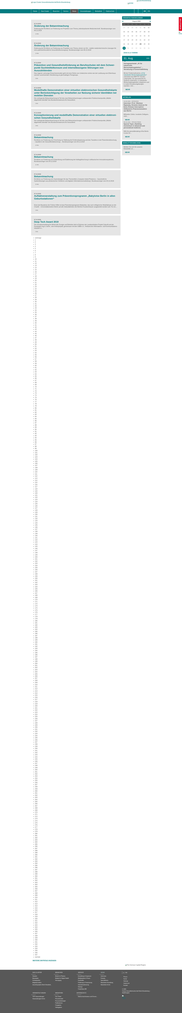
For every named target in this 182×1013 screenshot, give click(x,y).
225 (36, 716)
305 (36, 887)
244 (36, 757)
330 (36, 940)
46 (36, 335)
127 (36, 508)
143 (36, 542)
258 (36, 787)
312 (36, 901)
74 (36, 395)
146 (36, 548)
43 (36, 329)
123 (36, 499)
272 (36, 816)
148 (36, 552)
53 (36, 350)
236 (36, 740)
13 (36, 265)
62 (36, 370)
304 (36, 884)
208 (36, 680)
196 (36, 655)
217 (36, 699)
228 (36, 723)
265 (36, 801)
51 (36, 346)
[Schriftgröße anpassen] (140, 11)
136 (36, 527)
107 (36, 465)
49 (36, 342)
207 (36, 678)
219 (36, 704)
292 (36, 859)
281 (36, 835)
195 (36, 653)
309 (36, 895)
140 (36, 535)
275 (36, 823)
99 (36, 448)
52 (36, 348)
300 (36, 876)
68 (36, 382)
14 (36, 267)
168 (36, 595)
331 (36, 942)
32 (36, 306)
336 (36, 953)
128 (36, 510)
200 (36, 663)
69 (36, 384)
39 (36, 321)
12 (36, 263)
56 (36, 357)
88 (36, 425)
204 (36, 672)
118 (36, 489)
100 (36, 450)
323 (36, 925)
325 (36, 929)
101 (36, 453)
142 (36, 540)
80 (36, 408)
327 (36, 933)
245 (36, 759)
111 (36, 474)
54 (36, 353)
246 (36, 761)
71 (36, 389)
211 (36, 687)
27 (36, 295)
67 (36, 380)
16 (36, 272)
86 (36, 421)
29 (36, 299)
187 (36, 636)
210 (36, 684)
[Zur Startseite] (50, 3)
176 (36, 612)
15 (36, 270)
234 (36, 735)
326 (36, 931)
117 (36, 487)
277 (36, 827)
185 (36, 631)
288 (36, 850)
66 (36, 378)
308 (36, 893)
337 (36, 955)
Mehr (127, 89)
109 (36, 470)
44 (36, 331)
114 (36, 480)
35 (36, 312)
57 (36, 359)
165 (36, 589)
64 (36, 374)
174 (36, 608)
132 (36, 518)
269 (36, 810)
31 (36, 304)
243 (36, 755)
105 (36, 461)
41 (36, 325)
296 (36, 867)
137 (36, 529)
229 (36, 725)
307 (36, 891)
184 (36, 629)
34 (36, 310)
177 (36, 614)
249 (36, 767)
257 (36, 784)
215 (36, 695)
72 (36, 391)
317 (36, 912)
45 (36, 333)
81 (36, 410)
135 (36, 525)
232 (36, 731)
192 (36, 646)
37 (36, 316)
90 (36, 429)
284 (36, 842)
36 (36, 314)
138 (36, 531)
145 (36, 546)
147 (36, 550)
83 (36, 414)
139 (36, 533)
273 (36, 818)
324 (36, 927)
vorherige (38, 238)
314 (36, 906)
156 (36, 569)
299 (36, 874)
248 (36, 765)
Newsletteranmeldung (132, 143)
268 (36, 808)
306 (36, 889)
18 (36, 276)
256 (36, 782)
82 (36, 412)
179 (36, 618)
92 (36, 433)
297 (36, 870)
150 (36, 557)
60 (36, 365)
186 (36, 633)
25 (36, 291)
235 (36, 738)
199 (36, 661)
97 (36, 444)
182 (36, 625)
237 (36, 742)
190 (36, 642)
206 (36, 676)
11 (35, 261)
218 (36, 701)
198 (36, 659)
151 (36, 559)
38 (36, 318)
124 (36, 501)
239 (36, 746)
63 (36, 372)
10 (36, 259)
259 (36, 789)
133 (36, 521)
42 (36, 327)
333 (36, 946)
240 (36, 748)
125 (36, 504)
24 (36, 289)
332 (36, 944)
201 (36, 665)
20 (36, 280)
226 (36, 718)
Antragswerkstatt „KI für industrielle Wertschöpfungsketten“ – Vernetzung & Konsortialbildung (136, 66)
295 (36, 865)
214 (36, 693)
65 (36, 376)
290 (36, 855)
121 (36, 495)
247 (36, 763)
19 (36, 278)
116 (36, 484)
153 (36, 563)
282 (36, 838)
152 (36, 561)
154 (36, 565)
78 (36, 404)
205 (36, 674)
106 (36, 463)
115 (36, 482)
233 (36, 733)
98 (36, 446)
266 (36, 804)
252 (36, 774)
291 (36, 857)
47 (36, 338)
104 (36, 459)
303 (36, 882)
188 (36, 638)
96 (36, 442)
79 (36, 406)
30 (36, 301)
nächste (37, 957)
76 (36, 399)
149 (36, 555)
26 (36, 293)
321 (36, 921)
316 (36, 910)
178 (36, 616)
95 (36, 440)
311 (36, 899)
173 (36, 606)
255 (36, 780)
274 (36, 821)
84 (36, 416)
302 (36, 880)
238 (36, 744)
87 (36, 423)
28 (36, 297)
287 (36, 848)
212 (36, 689)
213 (36, 691)
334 (36, 948)
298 (36, 872)
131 (36, 516)
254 (36, 778)
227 (36, 721)
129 (36, 512)
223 (36, 712)
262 (36, 795)
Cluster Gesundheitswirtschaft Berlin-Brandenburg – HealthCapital (136, 992)
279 (36, 831)
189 (36, 640)
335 (36, 950)
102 (36, 455)
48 (36, 340)
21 (36, 282)
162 (36, 582)
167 (36, 593)
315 (36, 908)
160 (36, 578)
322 (36, 923)
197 (36, 657)
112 (36, 476)
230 (36, 727)
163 (36, 584)
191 (36, 644)
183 (36, 627)
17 (36, 274)
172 (36, 604)
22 (36, 284)
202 (36, 667)
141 (36, 538)
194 (36, 650)
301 (36, 878)
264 (36, 799)
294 (36, 863)
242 (36, 753)
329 (36, 938)
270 (36, 812)
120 (36, 493)
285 (36, 844)
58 (36, 361)
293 (36, 861)
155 (36, 567)
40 (36, 323)
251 (36, 772)
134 (36, 523)
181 (36, 623)
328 (36, 936)
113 (36, 478)
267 (36, 806)
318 (36, 914)
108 (36, 467)
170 (36, 599)
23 (36, 287)
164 (36, 587)
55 (36, 355)
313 (36, 904)
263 (36, 797)
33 (36, 308)
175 (36, 610)
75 (36, 397)
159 (36, 576)
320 (36, 919)
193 (36, 648)
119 (36, 491)
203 (36, 670)
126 (36, 506)
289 (36, 852)
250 (36, 770)
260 (36, 791)
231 (36, 729)
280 (36, 833)
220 (36, 706)
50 (36, 344)
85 (36, 419)
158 (36, 574)
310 (36, 897)
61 (36, 367)
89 (36, 427)
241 (36, 750)
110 (36, 472)
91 (36, 431)
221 (36, 708)
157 (36, 572)
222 (36, 710)
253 (36, 776)
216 (36, 697)
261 (36, 793)
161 (36, 580)
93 (36, 436)
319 (36, 916)
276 (36, 825)
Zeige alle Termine (131, 52)
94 (36, 438)
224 (36, 714)
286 (36, 846)
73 (36, 393)
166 (36, 591)
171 (36, 601)
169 (36, 597)
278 (36, 829)
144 (36, 544)
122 (36, 497)
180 (36, 621)
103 (36, 457)
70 (36, 387)
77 (36, 402)
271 (36, 814)
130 (36, 514)
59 (36, 363)
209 (36, 682)
